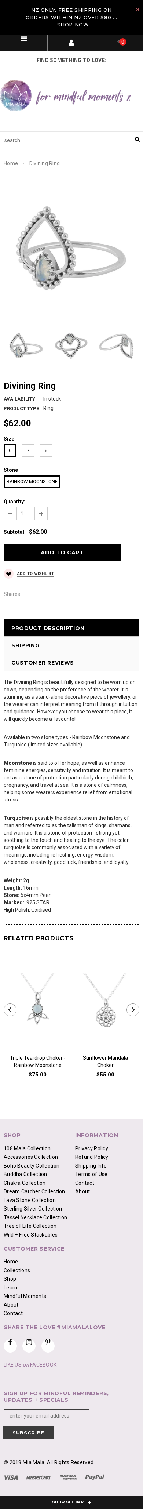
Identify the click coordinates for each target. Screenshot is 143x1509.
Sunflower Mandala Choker (105, 1061)
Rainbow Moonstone (32, 481)
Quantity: (14, 501)
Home (11, 163)
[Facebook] (10, 1346)
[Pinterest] (48, 1346)
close (137, 9)
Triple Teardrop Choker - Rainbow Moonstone (38, 1061)
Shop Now (73, 25)
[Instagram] (29, 1346)
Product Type (21, 408)
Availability (19, 399)
